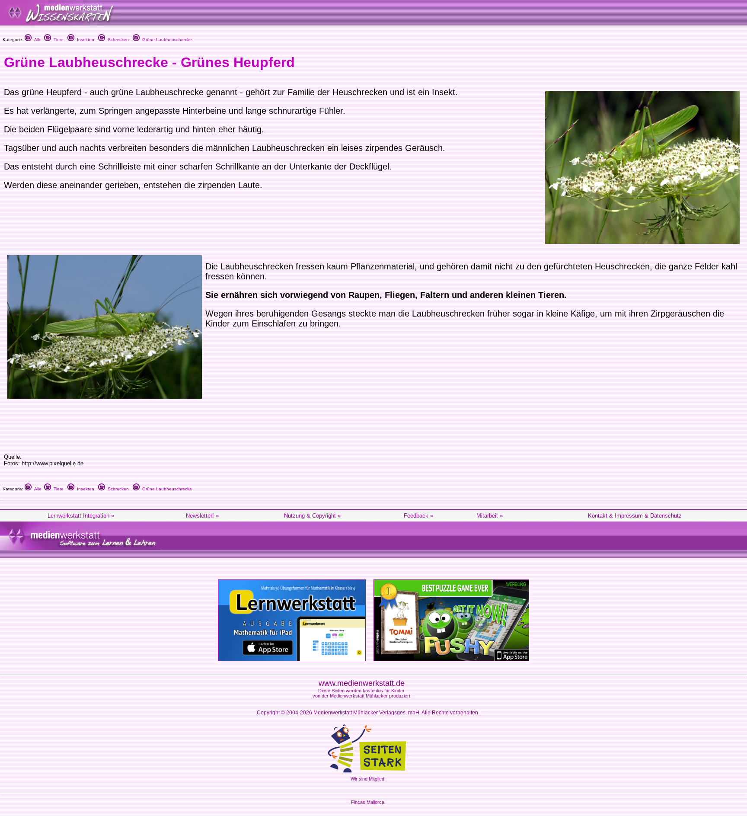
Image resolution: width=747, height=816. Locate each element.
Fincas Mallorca (367, 802)
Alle (37, 39)
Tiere (57, 39)
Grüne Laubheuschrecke (166, 39)
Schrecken (117, 39)
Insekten (84, 39)
